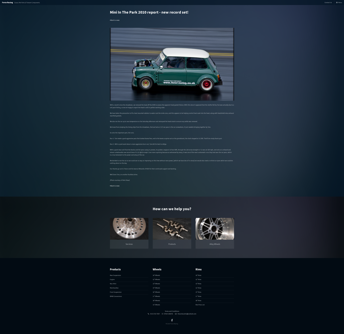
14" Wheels (156, 305)
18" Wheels (156, 301)
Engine (112, 279)
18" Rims (198, 301)
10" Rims (198, 275)
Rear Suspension (115, 275)
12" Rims (198, 279)
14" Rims (198, 288)
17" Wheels (156, 296)
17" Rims (198, 296)
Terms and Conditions (172, 311)
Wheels (157, 269)
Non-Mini (113, 284)
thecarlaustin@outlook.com (187, 314)
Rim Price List (200, 305)
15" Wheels (156, 288)
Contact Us (328, 2)
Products (115, 269)
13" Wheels (156, 284)
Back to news (115, 20)
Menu (340, 2)
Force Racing (21, 2)
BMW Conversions (116, 296)
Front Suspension (116, 292)
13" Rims (198, 284)
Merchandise (114, 288)
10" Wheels (156, 275)
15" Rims (198, 292)
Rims (199, 269)
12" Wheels (156, 279)
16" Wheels (156, 292)
